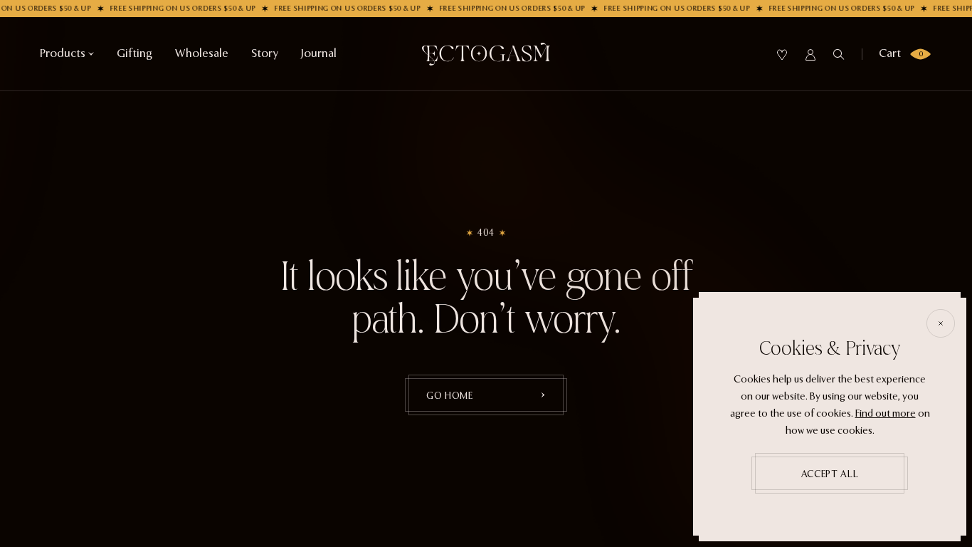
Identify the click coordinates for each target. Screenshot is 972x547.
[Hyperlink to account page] (810, 55)
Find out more (885, 413)
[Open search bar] (839, 55)
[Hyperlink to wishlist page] (782, 55)
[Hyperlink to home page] (486, 54)
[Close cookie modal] (940, 323)
